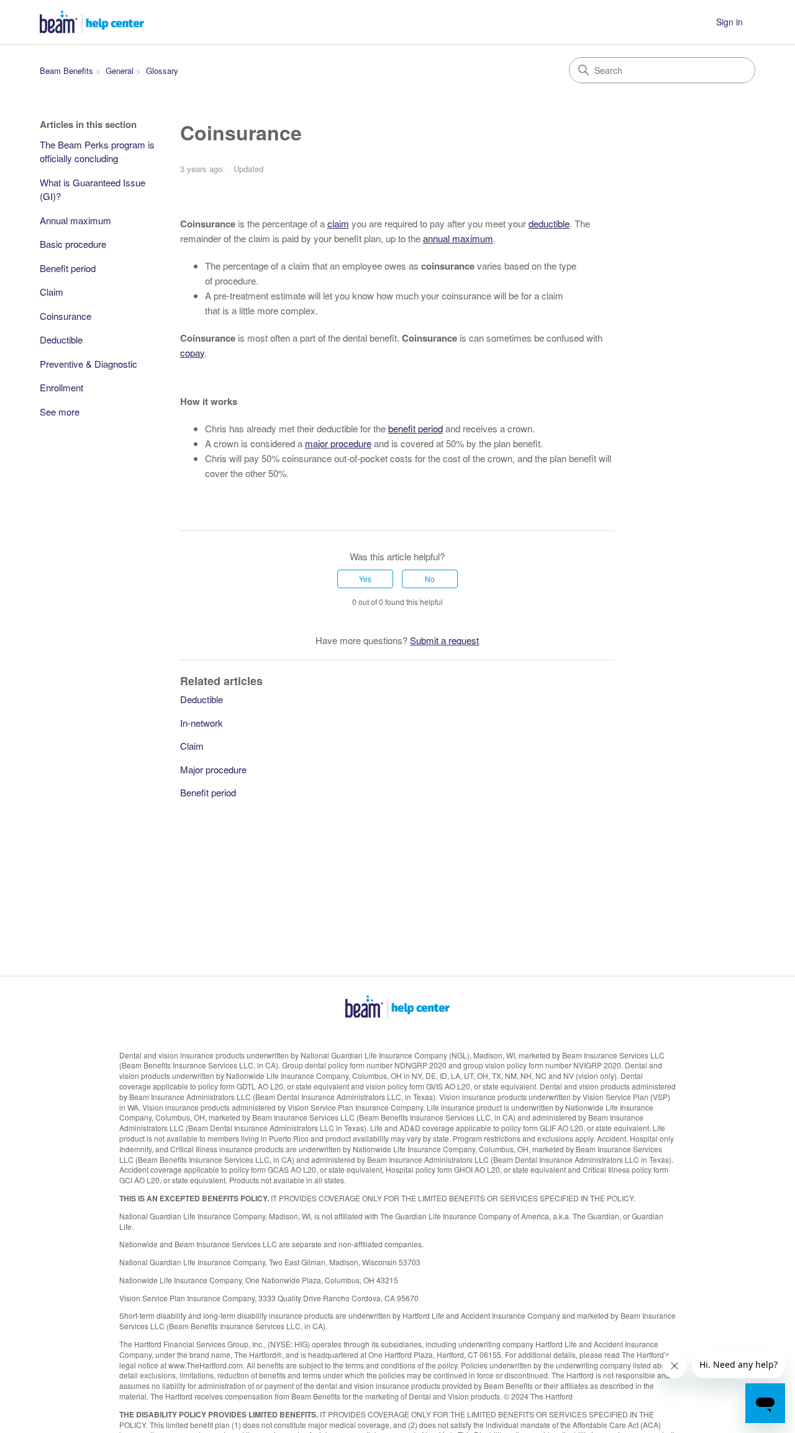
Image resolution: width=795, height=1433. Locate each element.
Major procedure (213, 769)
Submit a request (444, 640)
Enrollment (61, 387)
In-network (201, 722)
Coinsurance (65, 315)
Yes (365, 578)
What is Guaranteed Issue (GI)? (92, 189)
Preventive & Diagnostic (88, 363)
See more (60, 411)
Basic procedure (73, 243)
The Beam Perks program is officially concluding (97, 151)
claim (338, 223)
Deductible (61, 339)
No (430, 578)
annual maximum (458, 238)
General (120, 70)
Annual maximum (75, 220)
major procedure (338, 443)
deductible (549, 223)
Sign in (729, 22)
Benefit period (68, 268)
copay (192, 352)
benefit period (415, 428)
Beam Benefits (66, 70)
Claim (51, 291)
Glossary (162, 70)
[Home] (92, 22)
